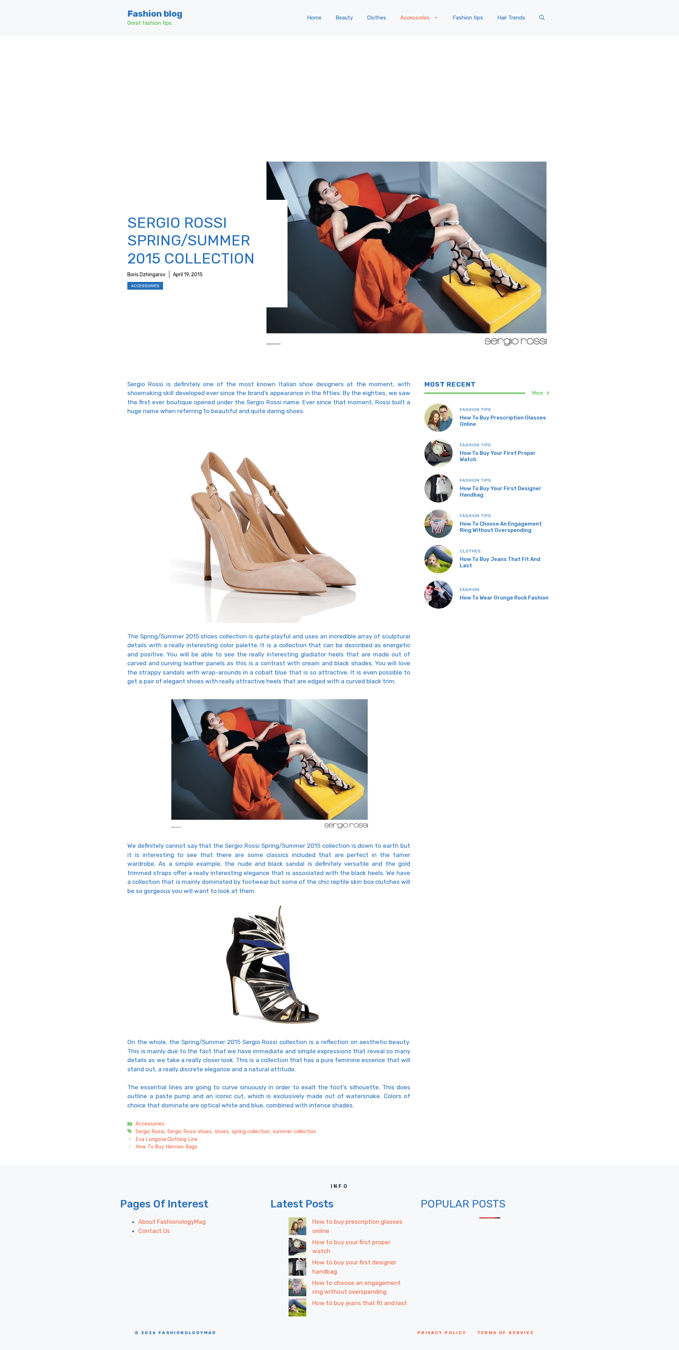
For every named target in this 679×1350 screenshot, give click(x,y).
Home (314, 18)
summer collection (294, 1131)
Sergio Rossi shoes (189, 1131)
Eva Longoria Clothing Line (166, 1139)
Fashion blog (154, 13)
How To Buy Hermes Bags (166, 1146)
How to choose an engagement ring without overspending (501, 526)
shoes (222, 1131)
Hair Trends (511, 18)
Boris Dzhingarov (146, 275)
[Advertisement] (339, 88)
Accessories (415, 18)
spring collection (251, 1131)
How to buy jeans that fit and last (359, 1302)
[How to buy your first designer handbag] (297, 1268)
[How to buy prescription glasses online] (297, 1227)
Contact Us (154, 1230)
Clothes (376, 18)
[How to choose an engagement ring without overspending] (297, 1289)
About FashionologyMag (172, 1221)
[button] (542, 17)
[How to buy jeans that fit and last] (297, 1309)
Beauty (344, 18)
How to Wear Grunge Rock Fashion (504, 597)
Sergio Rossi (149, 1131)
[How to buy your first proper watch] (297, 1248)
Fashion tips (468, 18)
